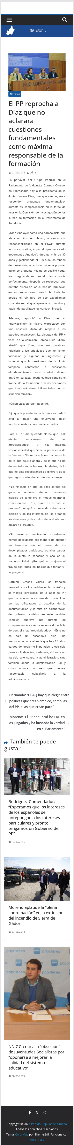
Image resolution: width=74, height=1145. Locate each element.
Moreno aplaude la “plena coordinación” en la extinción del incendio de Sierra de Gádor (36, 915)
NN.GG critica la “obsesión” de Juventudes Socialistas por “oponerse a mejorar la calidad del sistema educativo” (36, 1057)
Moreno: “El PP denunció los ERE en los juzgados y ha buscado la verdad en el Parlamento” (36, 723)
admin (33, 172)
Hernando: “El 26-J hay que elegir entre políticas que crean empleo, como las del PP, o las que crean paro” (39, 701)
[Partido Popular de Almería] (37, 27)
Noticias (15, 94)
